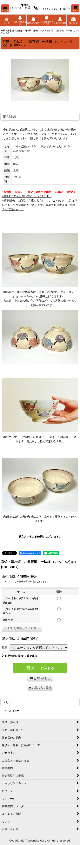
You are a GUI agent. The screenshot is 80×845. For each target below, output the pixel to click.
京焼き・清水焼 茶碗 (27, 30)
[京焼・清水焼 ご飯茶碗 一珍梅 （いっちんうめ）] (40, 79)
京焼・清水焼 (7, 30)
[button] (5, 8)
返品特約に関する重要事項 (21, 655)
